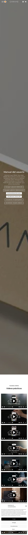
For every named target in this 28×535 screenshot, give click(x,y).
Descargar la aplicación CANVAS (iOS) (14, 186)
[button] (26, 506)
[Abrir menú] (3, 1)
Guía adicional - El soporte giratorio (14, 199)
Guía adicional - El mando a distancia (14, 202)
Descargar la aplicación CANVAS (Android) (14, 190)
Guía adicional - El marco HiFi (14, 196)
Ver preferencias (14, 526)
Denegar (14, 522)
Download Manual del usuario (14, 193)
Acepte (14, 519)
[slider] (6, 407)
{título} (13, 529)
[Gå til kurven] (25, 2)
